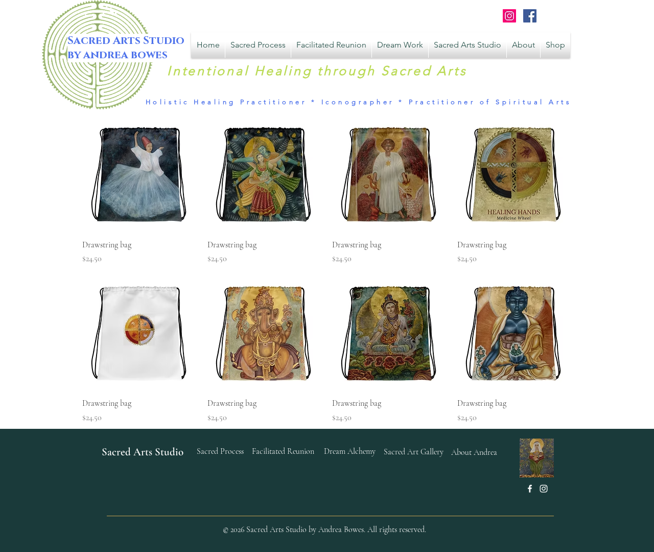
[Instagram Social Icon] (509, 15)
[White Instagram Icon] (544, 489)
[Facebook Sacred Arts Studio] (529, 15)
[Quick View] (139, 173)
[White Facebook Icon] (530, 489)
